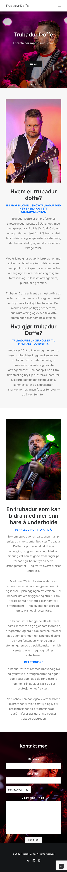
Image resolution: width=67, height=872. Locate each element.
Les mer (33, 72)
